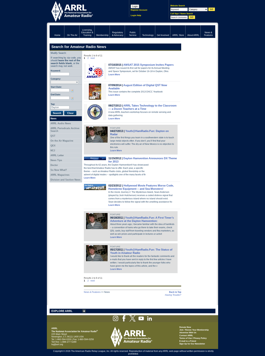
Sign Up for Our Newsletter (192, 344)
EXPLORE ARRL (61, 310)
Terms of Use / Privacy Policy (193, 338)
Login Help (136, 15)
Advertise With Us (187, 332)
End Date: (56, 94)
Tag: (53, 104)
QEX (53, 145)
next (92, 58)
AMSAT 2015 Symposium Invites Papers (148, 64)
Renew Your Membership (197, 330)
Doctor (54, 165)
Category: (56, 79)
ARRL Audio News (60, 123)
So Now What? (58, 170)
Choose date (73, 90)
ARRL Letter (57, 155)
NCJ (52, 150)
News (53, 118)
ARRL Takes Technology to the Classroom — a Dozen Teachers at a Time (142, 107)
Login (135, 6)
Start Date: (56, 87)
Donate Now (185, 327)
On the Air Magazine (61, 140)
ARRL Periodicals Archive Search (64, 130)
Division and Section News (65, 179)
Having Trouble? (173, 295)
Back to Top (175, 292)
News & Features (92, 292)
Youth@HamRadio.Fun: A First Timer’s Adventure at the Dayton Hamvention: (142, 219)
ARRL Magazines (59, 174)
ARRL (84, 10)
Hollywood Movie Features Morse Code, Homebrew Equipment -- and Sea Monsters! (141, 187)
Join (181, 330)
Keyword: (56, 71)
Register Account (139, 10)
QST (52, 135)
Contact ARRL (186, 335)
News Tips (56, 160)
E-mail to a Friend (187, 341)
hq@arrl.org (57, 344)
